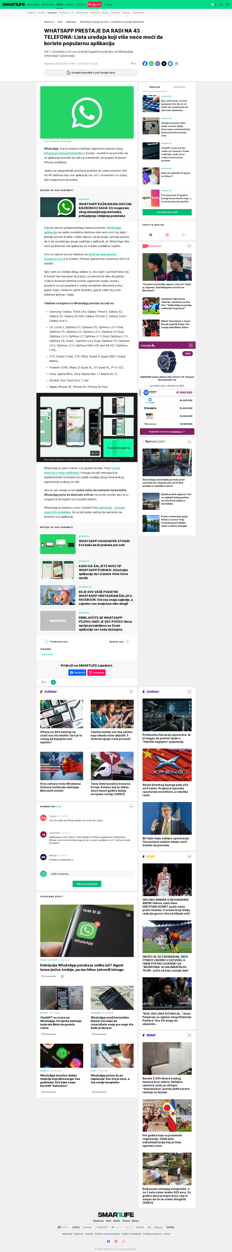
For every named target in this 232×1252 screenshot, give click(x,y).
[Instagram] (167, 235)
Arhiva (167, 1233)
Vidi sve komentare (87, 884)
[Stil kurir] (149, 1227)
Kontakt (89, 1233)
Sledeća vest (116, 641)
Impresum (79, 1233)
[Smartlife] (14, 4)
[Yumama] (101, 1227)
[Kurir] (76, 1227)
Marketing (67, 1233)
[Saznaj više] (189, 246)
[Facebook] (151, 235)
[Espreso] (170, 1227)
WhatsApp (47, 654)
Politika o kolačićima (131, 1233)
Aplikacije (71, 21)
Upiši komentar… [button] (60, 873)
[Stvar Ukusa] (116, 1227)
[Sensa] (140, 1227)
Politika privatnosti (152, 1233)
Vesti (59, 21)
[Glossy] (159, 1227)
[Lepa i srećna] (87, 1227)
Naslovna (49, 21)
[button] (133, 63)
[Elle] (129, 1227)
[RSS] (183, 235)
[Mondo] (63, 1227)
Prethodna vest (58, 641)
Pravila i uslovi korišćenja (107, 1233)
